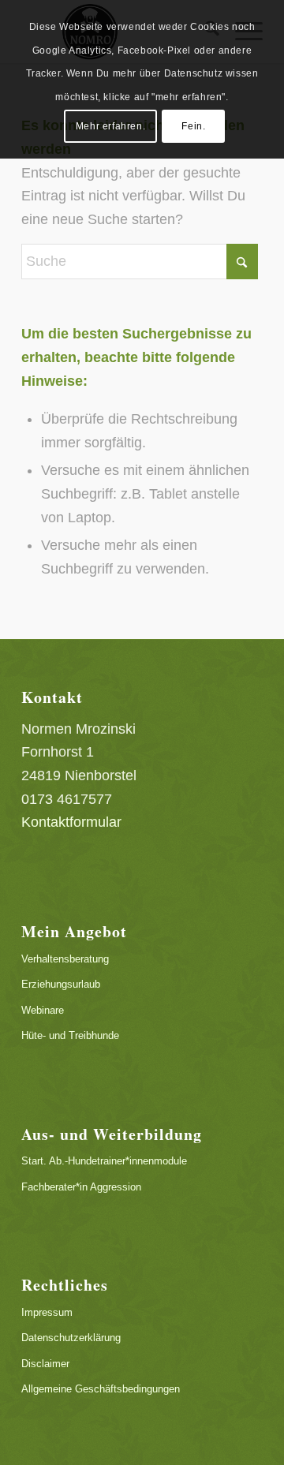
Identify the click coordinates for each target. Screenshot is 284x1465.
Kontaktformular (71, 822)
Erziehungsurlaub (60, 984)
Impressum (47, 1312)
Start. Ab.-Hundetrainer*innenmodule (104, 1161)
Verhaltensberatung (65, 959)
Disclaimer (45, 1364)
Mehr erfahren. (110, 126)
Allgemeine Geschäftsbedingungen (100, 1389)
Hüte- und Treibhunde (70, 1035)
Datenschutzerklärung (71, 1338)
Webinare (42, 1010)
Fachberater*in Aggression (81, 1187)
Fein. (193, 126)
